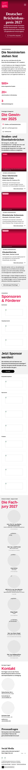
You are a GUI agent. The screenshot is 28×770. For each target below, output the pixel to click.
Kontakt (8, 371)
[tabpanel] (14, 210)
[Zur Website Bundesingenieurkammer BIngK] (2, 758)
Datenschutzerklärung (21, 764)
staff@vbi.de (5, 719)
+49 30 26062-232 (6, 720)
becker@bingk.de (6, 695)
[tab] (11, 124)
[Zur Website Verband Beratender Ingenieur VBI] (5, 758)
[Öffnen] (25, 4)
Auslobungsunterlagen (6, 764)
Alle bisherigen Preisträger (10, 285)
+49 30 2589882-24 (6, 697)
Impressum (13, 764)
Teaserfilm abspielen (15, 35)
